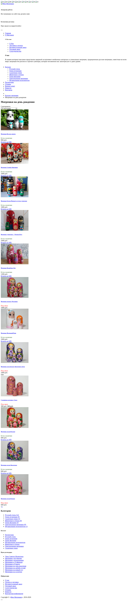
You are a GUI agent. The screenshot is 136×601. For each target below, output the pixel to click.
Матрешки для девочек (13, 558)
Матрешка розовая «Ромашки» (9, 301)
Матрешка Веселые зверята (8, 134)
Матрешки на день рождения (15, 566)
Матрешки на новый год (14, 570)
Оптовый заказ (10, 586)
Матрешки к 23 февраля (13, 562)
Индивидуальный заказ (13, 584)
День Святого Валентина (14, 556)
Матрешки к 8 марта (12, 564)
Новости (8, 592)
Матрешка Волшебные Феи (8, 268)
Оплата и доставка (12, 582)
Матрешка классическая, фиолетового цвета (13, 366)
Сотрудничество (11, 588)
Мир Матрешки (16, 597)
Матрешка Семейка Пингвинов (9, 167)
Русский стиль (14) (12, 515)
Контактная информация (14, 594)
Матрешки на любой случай (15, 568)
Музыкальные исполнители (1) (16, 526)
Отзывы (8, 590)
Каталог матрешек (11, 95)
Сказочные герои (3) (12, 519)
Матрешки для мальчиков (14, 560)
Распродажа (9, 535)
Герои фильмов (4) (11, 523)
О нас (7, 580)
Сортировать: (6, 106)
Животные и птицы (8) (13, 521)
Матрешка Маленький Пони (8, 333)
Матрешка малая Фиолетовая (9, 465)
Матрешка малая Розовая (8, 498)
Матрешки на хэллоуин (13, 572)
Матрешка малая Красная (8, 431)
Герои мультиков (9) (12, 517)
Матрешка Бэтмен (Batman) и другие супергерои (14, 201)
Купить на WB (6, 142)
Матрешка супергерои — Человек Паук (11, 234)
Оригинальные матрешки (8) (15, 524)
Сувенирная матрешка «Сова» (9, 400)
